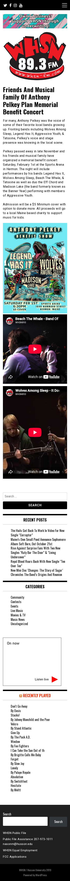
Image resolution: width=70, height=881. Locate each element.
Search (7, 814)
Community (17, 597)
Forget (14, 759)
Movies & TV (18, 615)
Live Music (17, 610)
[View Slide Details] (35, 21)
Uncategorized (19, 623)
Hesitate (16, 785)
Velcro (14, 724)
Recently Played (37, 695)
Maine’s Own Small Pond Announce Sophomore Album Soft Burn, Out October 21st (38, 541)
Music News (18, 619)
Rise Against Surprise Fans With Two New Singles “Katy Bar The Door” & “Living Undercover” (35, 552)
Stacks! (15, 715)
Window (15, 741)
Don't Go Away (19, 706)
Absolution (17, 777)
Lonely (14, 768)
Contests (16, 601)
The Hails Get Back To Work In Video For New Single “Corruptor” (37, 532)
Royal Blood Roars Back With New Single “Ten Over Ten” (38, 563)
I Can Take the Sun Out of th (28, 750)
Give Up (15, 732)
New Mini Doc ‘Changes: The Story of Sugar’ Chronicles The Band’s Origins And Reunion (37, 572)
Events (14, 606)
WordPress (41, 875)
